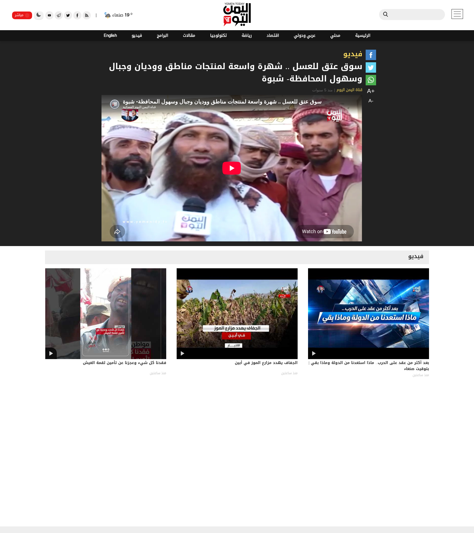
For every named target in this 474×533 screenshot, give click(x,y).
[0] (371, 56)
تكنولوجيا (218, 35)
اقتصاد (273, 35)
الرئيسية (362, 35)
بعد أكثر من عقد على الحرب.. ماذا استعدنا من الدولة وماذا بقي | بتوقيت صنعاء (369, 366)
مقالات (189, 35)
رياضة (247, 35)
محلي (335, 35)
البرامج (162, 35)
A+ (371, 91)
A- (370, 100)
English (110, 35)
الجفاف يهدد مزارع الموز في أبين (266, 363)
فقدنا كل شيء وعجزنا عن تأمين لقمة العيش (124, 363)
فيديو (137, 35)
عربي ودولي (304, 35)
